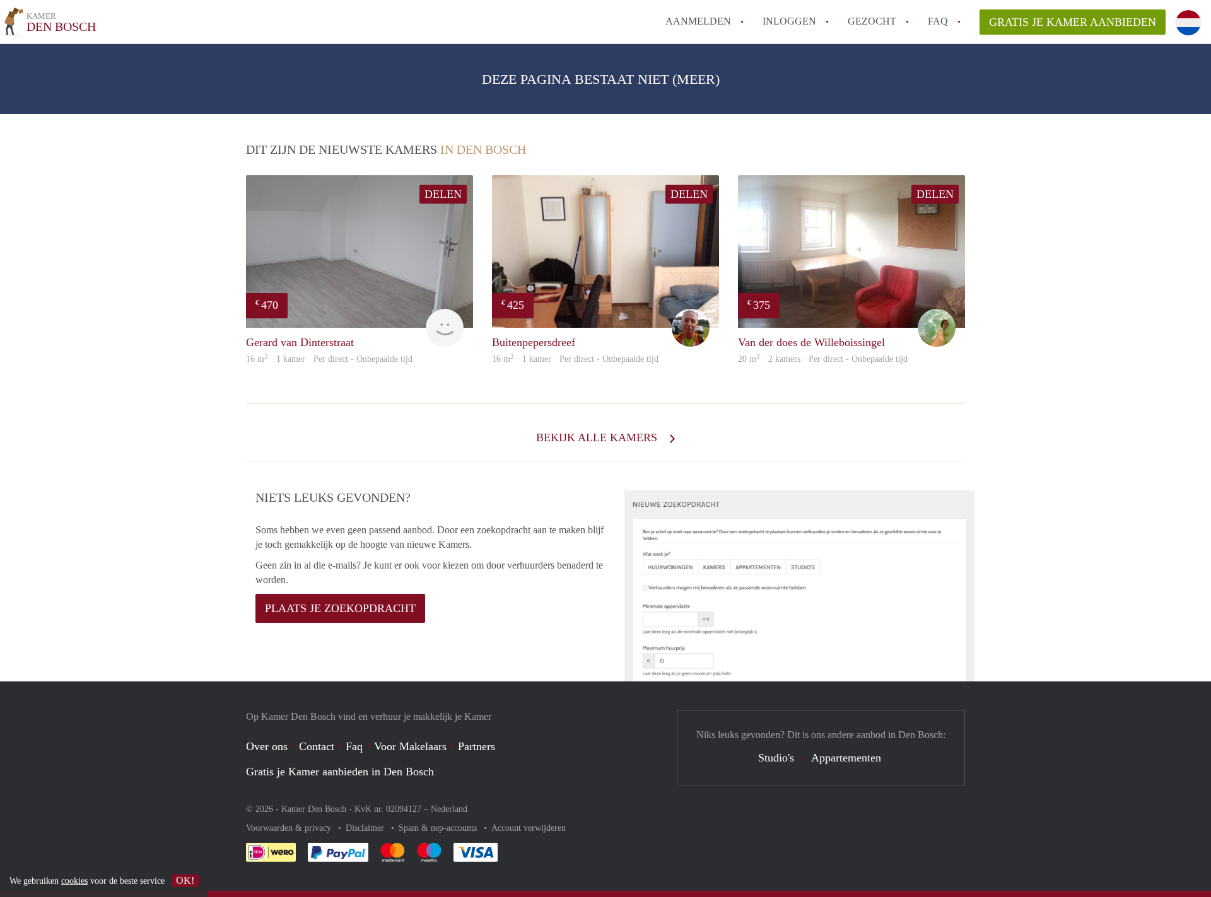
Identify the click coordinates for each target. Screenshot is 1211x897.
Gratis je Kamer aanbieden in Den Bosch (340, 771)
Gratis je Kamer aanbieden (1072, 22)
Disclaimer (366, 828)
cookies (74, 881)
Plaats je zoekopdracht (340, 608)
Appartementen (846, 757)
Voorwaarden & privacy (290, 828)
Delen (443, 194)
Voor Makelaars (410, 746)
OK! (185, 880)
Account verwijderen (528, 828)
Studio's (776, 757)
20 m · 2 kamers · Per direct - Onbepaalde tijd (823, 359)
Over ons (267, 746)
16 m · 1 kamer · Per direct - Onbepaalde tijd (329, 359)
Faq (354, 746)
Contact (316, 746)
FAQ (938, 21)
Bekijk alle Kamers (598, 437)
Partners (476, 746)
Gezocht (872, 21)
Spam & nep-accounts (439, 828)
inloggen (789, 21)
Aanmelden (698, 21)
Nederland (449, 809)
